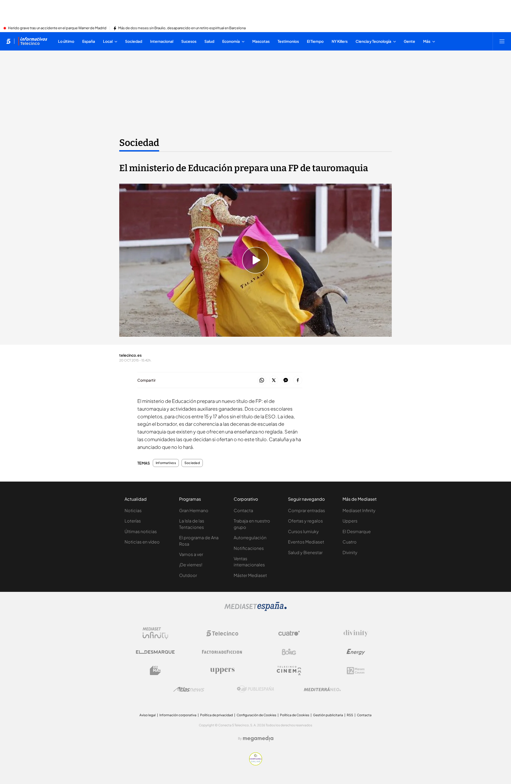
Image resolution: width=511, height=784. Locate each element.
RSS (350, 715)
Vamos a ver (191, 554)
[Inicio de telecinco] (8, 41)
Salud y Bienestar (305, 552)
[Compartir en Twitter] (273, 380)
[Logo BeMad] (155, 670)
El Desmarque (357, 531)
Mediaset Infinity (359, 510)
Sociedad (139, 142)
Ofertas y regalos (305, 521)
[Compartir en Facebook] (297, 380)
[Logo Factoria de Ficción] (222, 652)
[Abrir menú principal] (502, 41)
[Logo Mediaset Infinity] (155, 633)
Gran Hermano (193, 510)
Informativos (166, 463)
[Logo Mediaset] (255, 609)
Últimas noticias (141, 531)
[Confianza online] (255, 764)
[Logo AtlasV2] (188, 689)
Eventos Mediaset (306, 542)
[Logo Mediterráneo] (322, 689)
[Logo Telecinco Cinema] (289, 671)
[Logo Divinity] (356, 633)
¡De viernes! (190, 564)
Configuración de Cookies (256, 715)
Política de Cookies (294, 715)
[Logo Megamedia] (258, 738)
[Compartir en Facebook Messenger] (285, 380)
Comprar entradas (306, 510)
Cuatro (350, 542)
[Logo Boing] (289, 652)
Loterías (133, 521)
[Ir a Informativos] (32, 41)
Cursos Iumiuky (303, 531)
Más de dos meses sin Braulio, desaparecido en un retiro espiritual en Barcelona (182, 28)
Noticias (133, 510)
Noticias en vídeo (142, 542)
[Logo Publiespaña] (255, 689)
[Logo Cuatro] (289, 633)
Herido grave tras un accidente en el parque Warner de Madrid (57, 28)
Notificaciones (249, 548)
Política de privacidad (216, 715)
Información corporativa (177, 715)
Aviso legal (147, 715)
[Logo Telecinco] (222, 633)
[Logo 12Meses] (356, 670)
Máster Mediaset (250, 575)
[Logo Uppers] (222, 670)
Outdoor (188, 575)
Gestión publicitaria (328, 715)
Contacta (243, 510)
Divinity (350, 552)
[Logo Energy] (356, 652)
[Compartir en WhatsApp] (261, 380)
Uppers (350, 521)
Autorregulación (250, 537)
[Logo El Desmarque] (155, 652)
